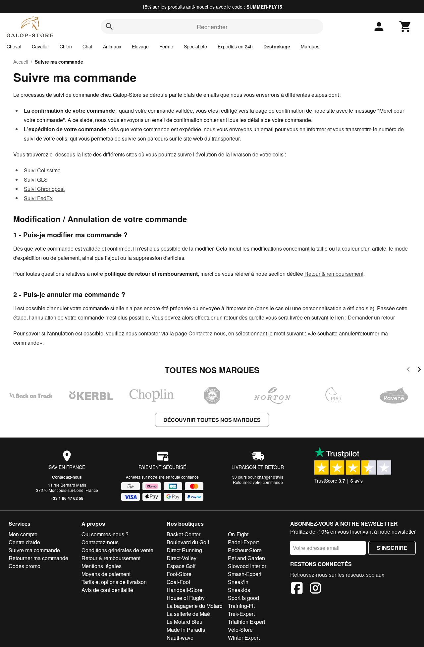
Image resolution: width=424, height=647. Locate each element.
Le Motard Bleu (184, 621)
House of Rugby (186, 598)
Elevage (140, 46)
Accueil (20, 61)
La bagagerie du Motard (195, 606)
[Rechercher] (109, 26)
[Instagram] (315, 589)
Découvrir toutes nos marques (212, 420)
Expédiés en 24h (235, 46)
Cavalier (40, 46)
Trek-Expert (241, 614)
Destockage (276, 46)
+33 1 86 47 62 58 (67, 498)
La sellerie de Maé (188, 614)
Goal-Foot (178, 582)
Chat (87, 46)
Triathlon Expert (246, 621)
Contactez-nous (207, 333)
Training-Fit (241, 606)
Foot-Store (179, 574)
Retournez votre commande (258, 482)
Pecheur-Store (245, 550)
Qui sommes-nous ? (105, 534)
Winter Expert (244, 637)
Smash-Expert (244, 574)
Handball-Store (184, 590)
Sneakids (239, 590)
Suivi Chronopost (44, 189)
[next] (419, 370)
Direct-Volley (181, 558)
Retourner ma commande (38, 558)
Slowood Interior (247, 566)
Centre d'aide (24, 542)
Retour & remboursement (333, 273)
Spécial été (195, 46)
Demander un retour (371, 317)
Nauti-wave (180, 637)
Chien (66, 46)
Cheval (14, 46)
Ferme (166, 46)
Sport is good (243, 598)
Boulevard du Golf (188, 542)
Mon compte (23, 534)
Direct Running (184, 550)
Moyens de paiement (106, 574)
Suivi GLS (36, 179)
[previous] (408, 370)
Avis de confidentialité (107, 590)
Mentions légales (101, 566)
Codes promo (24, 566)
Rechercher (212, 26)
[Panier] (405, 26)
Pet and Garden (246, 558)
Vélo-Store (240, 629)
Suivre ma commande (34, 550)
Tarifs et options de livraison (114, 582)
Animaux (112, 46)
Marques (310, 46)
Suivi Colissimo (42, 170)
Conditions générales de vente (117, 550)
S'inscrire (392, 548)
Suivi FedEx (38, 198)
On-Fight (238, 534)
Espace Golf (181, 566)
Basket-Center (183, 534)
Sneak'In (238, 582)
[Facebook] (296, 589)
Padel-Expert (243, 542)
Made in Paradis (186, 629)
